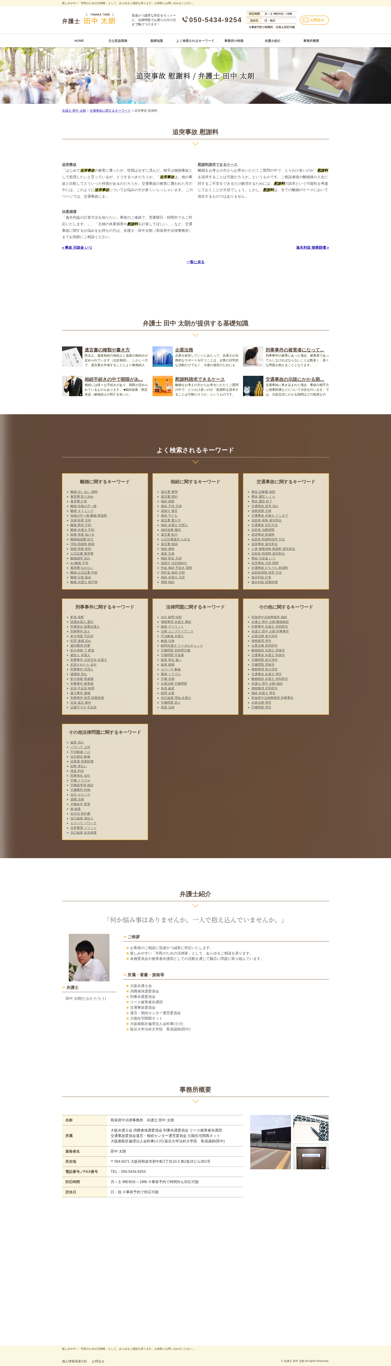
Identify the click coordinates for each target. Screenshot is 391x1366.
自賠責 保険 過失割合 (266, 520)
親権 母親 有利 (80, 549)
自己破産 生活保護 (83, 832)
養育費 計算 (78, 501)
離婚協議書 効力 (81, 539)
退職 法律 (77, 799)
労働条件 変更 (80, 804)
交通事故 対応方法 (264, 525)
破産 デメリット (172, 626)
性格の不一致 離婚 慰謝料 (88, 515)
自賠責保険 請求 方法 (266, 572)
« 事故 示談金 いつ (77, 247)
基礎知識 (156, 41)
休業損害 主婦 (261, 511)
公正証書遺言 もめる (175, 539)
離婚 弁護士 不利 (82, 530)
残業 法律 (167, 707)
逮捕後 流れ (78, 674)
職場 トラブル (171, 674)
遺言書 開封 (169, 496)
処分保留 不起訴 (81, 636)
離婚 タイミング (81, 511)
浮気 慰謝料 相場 (82, 544)
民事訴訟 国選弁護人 (85, 626)
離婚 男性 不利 (80, 525)
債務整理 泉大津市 (264, 669)
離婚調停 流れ (80, 558)
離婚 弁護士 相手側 (84, 582)
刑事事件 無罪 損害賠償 (87, 698)
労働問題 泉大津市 (264, 660)
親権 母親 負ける (82, 534)
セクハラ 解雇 (171, 669)
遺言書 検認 (169, 544)
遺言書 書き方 (171, 520)
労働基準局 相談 (81, 785)
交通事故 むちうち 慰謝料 (269, 568)
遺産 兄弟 (167, 553)
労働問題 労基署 (172, 655)
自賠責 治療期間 (262, 530)
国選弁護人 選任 (81, 622)
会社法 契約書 (80, 813)
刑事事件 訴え (80, 631)
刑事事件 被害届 (81, 683)
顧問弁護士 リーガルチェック (182, 645)
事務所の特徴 (233, 41)
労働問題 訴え (171, 702)
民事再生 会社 (80, 775)
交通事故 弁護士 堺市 (266, 674)
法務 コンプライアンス (177, 631)
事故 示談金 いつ (263, 558)
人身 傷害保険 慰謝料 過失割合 (273, 549)
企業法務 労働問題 (174, 683)
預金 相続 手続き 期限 (176, 568)
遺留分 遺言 (169, 511)
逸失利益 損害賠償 (264, 582)
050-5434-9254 (215, 20)
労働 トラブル (80, 780)
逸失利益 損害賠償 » (312, 247)
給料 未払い (78, 766)
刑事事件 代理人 (81, 669)
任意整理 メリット (83, 828)
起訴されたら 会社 (83, 664)
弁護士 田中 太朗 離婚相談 (270, 622)
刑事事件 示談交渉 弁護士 (88, 660)
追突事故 (69, 164)
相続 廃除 (167, 549)
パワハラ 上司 (80, 747)
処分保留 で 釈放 (82, 650)
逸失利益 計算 (261, 577)
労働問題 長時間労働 (175, 650)
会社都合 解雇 (80, 756)
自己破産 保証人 (81, 818)
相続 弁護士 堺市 (263, 693)
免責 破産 (167, 688)
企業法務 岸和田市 (264, 645)
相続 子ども (169, 515)
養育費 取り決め (81, 496)
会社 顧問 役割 (171, 617)
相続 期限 (167, 501)
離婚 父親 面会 (80, 577)
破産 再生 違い (171, 660)
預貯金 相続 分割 (173, 572)
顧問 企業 (167, 693)
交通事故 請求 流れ (265, 506)
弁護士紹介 (273, 41)
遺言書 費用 (169, 492)
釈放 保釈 (77, 617)
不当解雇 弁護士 (172, 636)
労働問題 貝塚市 (262, 664)
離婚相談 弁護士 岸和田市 (269, 679)
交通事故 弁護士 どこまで (269, 515)
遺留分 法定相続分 (174, 563)
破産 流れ (77, 742)
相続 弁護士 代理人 (174, 525)
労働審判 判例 (80, 790)
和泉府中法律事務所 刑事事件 (272, 698)
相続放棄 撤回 (171, 530)
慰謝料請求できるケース (218, 164)
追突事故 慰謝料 (262, 534)
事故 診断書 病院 (263, 492)
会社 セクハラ (80, 794)
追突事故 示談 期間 (265, 563)
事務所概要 (311, 41)
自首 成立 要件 (80, 702)
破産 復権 (167, 664)
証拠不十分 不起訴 (83, 707)
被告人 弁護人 (80, 655)
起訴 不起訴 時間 (82, 688)
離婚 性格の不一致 (83, 506)
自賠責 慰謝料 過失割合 (268, 553)
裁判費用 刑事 (80, 645)
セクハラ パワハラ (83, 823)
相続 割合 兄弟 (171, 558)
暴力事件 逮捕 (80, 693)
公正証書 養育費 (81, 553)
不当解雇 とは (80, 752)
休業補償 (69, 211)
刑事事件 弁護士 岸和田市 (269, 626)
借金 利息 (77, 771)
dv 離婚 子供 (79, 563)
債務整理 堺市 (261, 641)
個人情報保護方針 (74, 1361)
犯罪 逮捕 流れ (80, 641)
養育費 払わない (81, 568)
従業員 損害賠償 (81, 761)
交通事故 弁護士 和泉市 (268, 655)
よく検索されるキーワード (195, 41)
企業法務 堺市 (261, 702)
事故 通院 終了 (261, 501)
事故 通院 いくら (263, 496)
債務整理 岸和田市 (264, 688)
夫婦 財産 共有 (80, 520)
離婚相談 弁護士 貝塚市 (268, 650)
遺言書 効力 (169, 534)
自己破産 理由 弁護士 (176, 698)
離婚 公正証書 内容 (84, 572)
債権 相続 (167, 582)
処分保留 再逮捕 (81, 679)
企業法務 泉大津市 (264, 636)
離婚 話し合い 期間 (84, 492)
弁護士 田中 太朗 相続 (267, 683)
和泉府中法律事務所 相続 (269, 617)
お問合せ (317, 20)
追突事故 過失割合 (264, 544)
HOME (79, 41)
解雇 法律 (167, 641)
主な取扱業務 (117, 41)
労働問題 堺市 (261, 707)
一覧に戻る (195, 262)
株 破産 (75, 809)
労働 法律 (167, 679)
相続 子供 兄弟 (171, 506)
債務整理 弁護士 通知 (176, 622)
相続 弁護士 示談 (173, 577)
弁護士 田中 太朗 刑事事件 (270, 631)
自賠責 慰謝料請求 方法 (268, 539)
